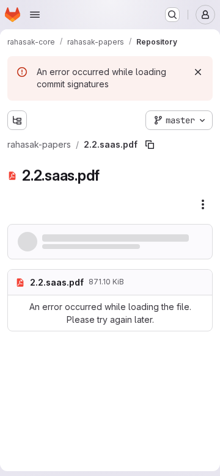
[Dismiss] (198, 72)
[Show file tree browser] (17, 120)
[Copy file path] (150, 144)
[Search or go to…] (172, 14)
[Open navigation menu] (35, 14)
